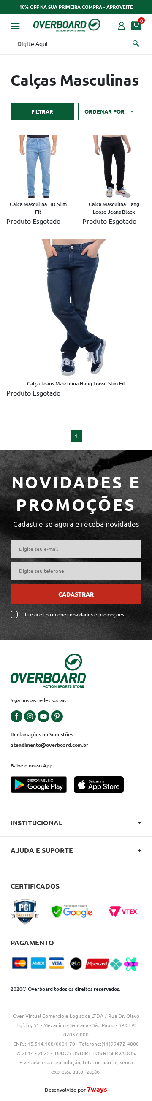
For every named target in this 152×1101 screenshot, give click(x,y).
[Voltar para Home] (67, 23)
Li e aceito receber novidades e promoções (74, 614)
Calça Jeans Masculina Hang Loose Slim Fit (76, 383)
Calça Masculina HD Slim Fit (38, 208)
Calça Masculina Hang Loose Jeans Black (114, 208)
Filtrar (42, 111)
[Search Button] (136, 43)
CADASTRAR (76, 594)
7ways (97, 1089)
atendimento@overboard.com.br (49, 744)
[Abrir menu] (15, 25)
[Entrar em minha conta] (121, 25)
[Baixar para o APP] (42, 785)
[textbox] (76, 43)
